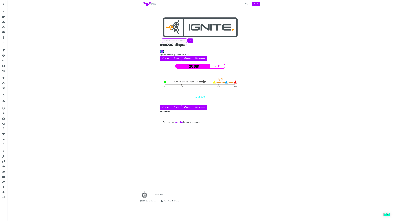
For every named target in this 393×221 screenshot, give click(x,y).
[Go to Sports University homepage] (150, 3)
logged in (179, 122)
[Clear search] (190, 40)
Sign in (247, 4)
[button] (386, 214)
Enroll (256, 4)
